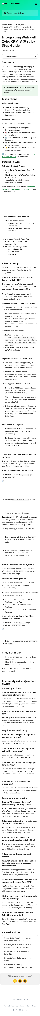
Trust (33, 1006)
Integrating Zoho (27, 27)
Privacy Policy (25, 1006)
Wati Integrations (20, 25)
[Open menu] (36, 3)
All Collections (7, 25)
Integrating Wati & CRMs (10, 27)
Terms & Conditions (11, 1006)
